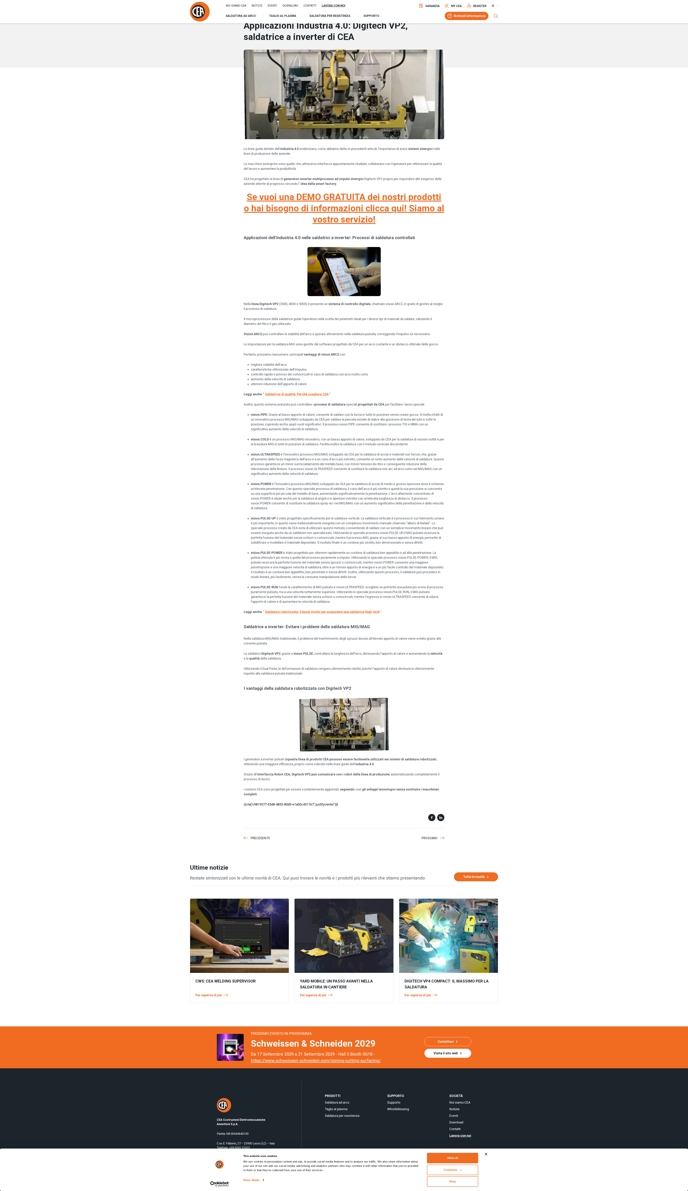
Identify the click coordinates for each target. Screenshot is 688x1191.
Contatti (310, 5)
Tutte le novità (474, 877)
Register (479, 6)
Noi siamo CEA (236, 5)
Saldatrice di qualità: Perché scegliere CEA (297, 394)
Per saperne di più (208, 995)
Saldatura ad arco (337, 1102)
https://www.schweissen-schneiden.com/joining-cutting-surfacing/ (316, 1060)
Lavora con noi (333, 5)
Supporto (393, 1102)
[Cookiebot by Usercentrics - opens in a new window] (219, 1184)
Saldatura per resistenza (342, 1116)
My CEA (456, 6)
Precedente (260, 838)
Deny (452, 1181)
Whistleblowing (398, 1109)
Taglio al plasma (336, 1109)
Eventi (272, 5)
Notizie (257, 5)
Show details (251, 1180)
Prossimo (429, 838)
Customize (450, 1169)
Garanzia (432, 6)
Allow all (452, 1157)
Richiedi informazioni (470, 16)
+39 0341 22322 (239, 1147)
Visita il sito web (446, 1053)
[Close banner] (486, 1154)
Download (290, 5)
